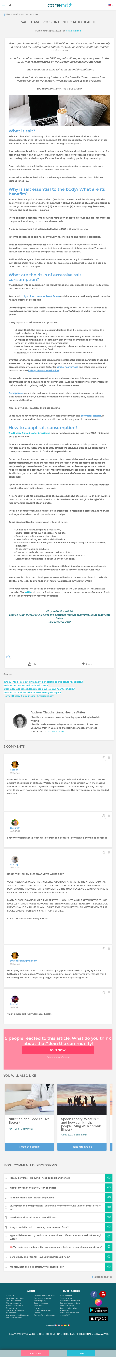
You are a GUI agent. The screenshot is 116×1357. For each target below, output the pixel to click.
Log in (81, 1353)
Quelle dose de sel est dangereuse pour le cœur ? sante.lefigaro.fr (39, 688)
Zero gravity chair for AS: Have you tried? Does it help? (40, 1256)
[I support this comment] (103, 852)
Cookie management (43, 1310)
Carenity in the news (42, 1298)
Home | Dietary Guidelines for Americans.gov (28, 696)
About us (10, 1296)
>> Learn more (56, 731)
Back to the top (103, 1276)
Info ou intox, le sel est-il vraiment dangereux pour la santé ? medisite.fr (43, 681)
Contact (37, 1313)
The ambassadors (13, 1303)
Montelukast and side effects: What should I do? (37, 1266)
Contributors (11, 1308)
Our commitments (14, 1317)
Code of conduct (41, 1303)
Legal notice (39, 1305)
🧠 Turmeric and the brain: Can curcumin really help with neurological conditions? (56, 1247)
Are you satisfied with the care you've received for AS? (39, 1227)
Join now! (58, 1050)
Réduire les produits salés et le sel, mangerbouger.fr (32, 692)
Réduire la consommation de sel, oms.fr (26, 685)
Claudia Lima (73, 30)
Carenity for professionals (44, 1315)
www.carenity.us (19, 1334)
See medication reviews (70, 1303)
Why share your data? (15, 1298)
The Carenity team (14, 1301)
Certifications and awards (44, 1296)
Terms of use (39, 1308)
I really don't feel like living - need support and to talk (40, 1177)
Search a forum (66, 1298)
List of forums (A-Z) (68, 1305)
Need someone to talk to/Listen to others (33, 1187)
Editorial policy (40, 1301)
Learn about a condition (70, 1301)
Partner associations (14, 1305)
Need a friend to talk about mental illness (33, 1217)
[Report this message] (109, 757)
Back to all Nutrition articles (22, 14)
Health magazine (67, 1296)
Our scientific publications (17, 1315)
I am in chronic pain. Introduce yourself (32, 1197)
